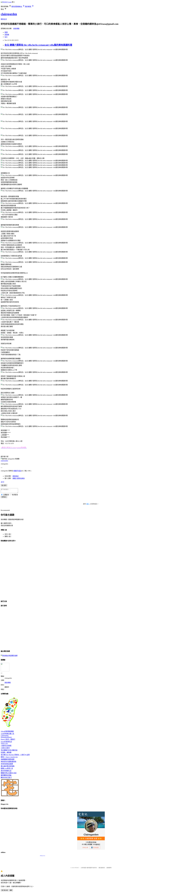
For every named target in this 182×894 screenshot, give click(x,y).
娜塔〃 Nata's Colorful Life (9, 757)
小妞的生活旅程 (6, 745)
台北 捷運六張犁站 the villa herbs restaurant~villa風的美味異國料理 (38, 45)
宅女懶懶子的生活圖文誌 (9, 750)
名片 (6, 37)
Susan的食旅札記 (6, 741)
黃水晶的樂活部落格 (7, 766)
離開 (11, 890)
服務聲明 (109, 867)
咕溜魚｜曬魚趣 (6, 752)
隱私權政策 (102, 867)
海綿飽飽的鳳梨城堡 (7, 759)
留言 (19, 471)
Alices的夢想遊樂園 (7, 731)
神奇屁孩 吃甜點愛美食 (8, 761)
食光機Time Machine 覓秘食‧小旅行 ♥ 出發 (15, 755)
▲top (2, 482)
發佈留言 (4, 497)
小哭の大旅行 (5, 748)
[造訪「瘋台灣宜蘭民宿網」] (9, 655)
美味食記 (16, 476)
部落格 (7, 34)
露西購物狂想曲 (6, 775)
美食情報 (16, 28)
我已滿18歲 (5, 890)
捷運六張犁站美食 (19, 478)
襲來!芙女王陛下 (6, 777)
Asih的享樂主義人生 (7, 733)
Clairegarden (4, 735)
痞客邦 (15, 471)
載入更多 (4, 485)
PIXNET (77, 867)
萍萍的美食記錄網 (7, 764)
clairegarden (9, 14)
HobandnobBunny (6, 737)
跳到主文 (4, 19)
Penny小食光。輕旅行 (8, 739)
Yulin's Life (4, 743)
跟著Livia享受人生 (7, 768)
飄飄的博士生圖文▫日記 (8, 773)
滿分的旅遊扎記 (6, 770)
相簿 (6, 32)
